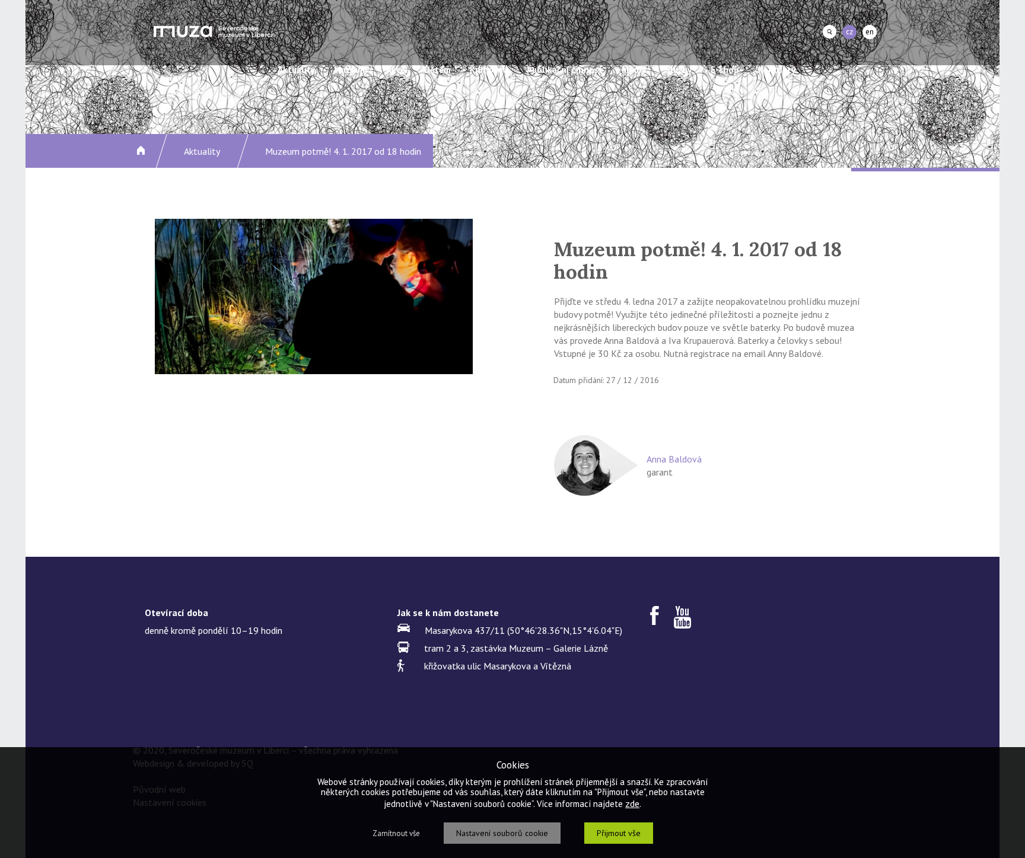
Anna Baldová (674, 459)
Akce (395, 69)
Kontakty (776, 69)
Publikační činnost (565, 69)
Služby (678, 69)
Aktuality (296, 69)
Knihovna (489, 69)
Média (634, 69)
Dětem (437, 69)
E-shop (725, 69)
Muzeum (350, 69)
